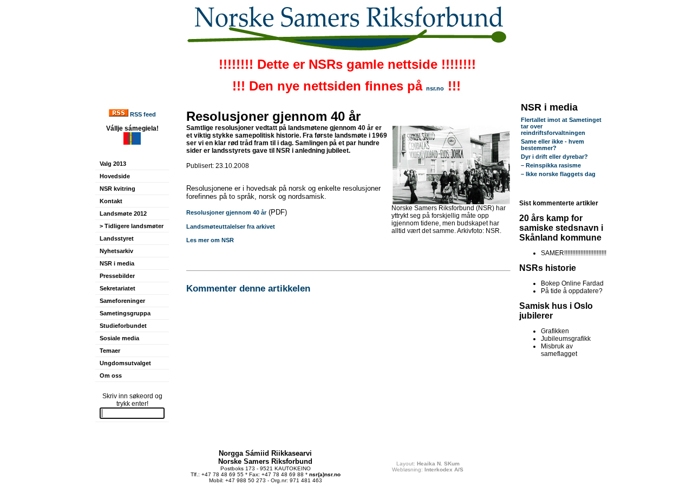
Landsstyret (117, 238)
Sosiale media (119, 338)
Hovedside (115, 176)
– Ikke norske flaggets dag (558, 174)
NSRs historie (547, 268)
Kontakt (111, 201)
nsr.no (435, 88)
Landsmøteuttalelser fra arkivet (230, 226)
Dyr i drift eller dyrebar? (554, 156)
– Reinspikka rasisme (551, 165)
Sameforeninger (122, 300)
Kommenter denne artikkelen (248, 288)
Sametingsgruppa (125, 313)
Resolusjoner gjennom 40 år (226, 212)
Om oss (111, 375)
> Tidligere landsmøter (132, 226)
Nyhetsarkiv (116, 251)
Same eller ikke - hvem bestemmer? (552, 144)
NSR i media (117, 263)
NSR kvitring (117, 188)
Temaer (110, 350)
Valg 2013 (113, 163)
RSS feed (143, 114)
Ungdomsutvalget (125, 363)
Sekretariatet (117, 288)
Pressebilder (117, 276)
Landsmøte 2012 (123, 213)
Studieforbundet (123, 325)
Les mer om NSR (210, 240)
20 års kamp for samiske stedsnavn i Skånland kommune (561, 227)
